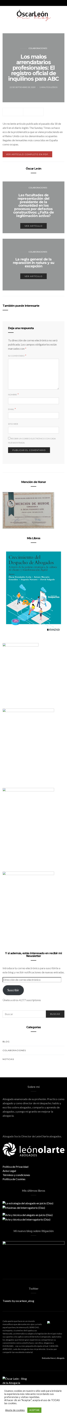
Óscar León (33, 168)
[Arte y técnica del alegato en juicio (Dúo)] (28, 1214)
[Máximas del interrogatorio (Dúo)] (24, 1207)
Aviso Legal (9, 1170)
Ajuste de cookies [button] (15, 1410)
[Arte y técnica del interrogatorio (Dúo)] (26, 1219)
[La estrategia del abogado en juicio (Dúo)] (28, 1202)
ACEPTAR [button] (34, 1410)
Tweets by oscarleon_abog (18, 1300)
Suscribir (13, 990)
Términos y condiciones (16, 1175)
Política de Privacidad (15, 1166)
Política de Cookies (14, 1179)
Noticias (8, 1059)
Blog (6, 1041)
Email (11, 409)
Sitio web (13, 424)
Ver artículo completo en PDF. (27, 154)
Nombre (12, 394)
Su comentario (16, 355)
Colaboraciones (38, 48)
